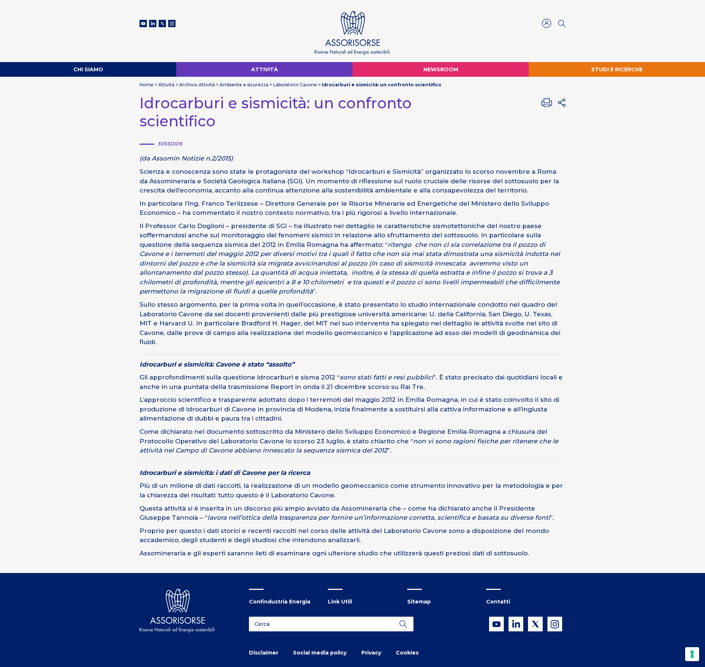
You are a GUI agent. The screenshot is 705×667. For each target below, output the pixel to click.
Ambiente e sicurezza (244, 84)
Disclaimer (263, 652)
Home (146, 84)
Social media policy (320, 652)
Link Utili (340, 601)
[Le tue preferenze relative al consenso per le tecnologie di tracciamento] (692, 654)
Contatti (498, 601)
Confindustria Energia (279, 601)
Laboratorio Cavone (295, 84)
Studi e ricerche (617, 69)
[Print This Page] (546, 102)
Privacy (371, 652)
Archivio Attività (197, 84)
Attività (264, 69)
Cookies (407, 652)
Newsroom (440, 69)
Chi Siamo (88, 69)
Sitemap (419, 601)
